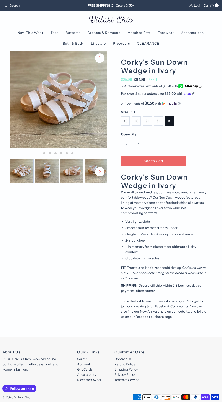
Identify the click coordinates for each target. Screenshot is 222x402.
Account (83, 364)
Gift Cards (84, 369)
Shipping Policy (126, 369)
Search (82, 359)
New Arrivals (149, 311)
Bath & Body (73, 43)
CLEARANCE (148, 43)
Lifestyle (98, 43)
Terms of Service (126, 380)
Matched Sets (139, 33)
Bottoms (73, 33)
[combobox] (37, 5)
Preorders (121, 43)
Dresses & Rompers (104, 33)
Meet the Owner (89, 380)
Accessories (191, 33)
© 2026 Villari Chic (16, 397)
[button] (163, 103)
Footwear (166, 33)
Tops (55, 33)
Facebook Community (172, 306)
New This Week (30, 33)
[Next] (99, 171)
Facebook (142, 317)
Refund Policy (124, 364)
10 (169, 121)
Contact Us (122, 359)
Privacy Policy (125, 375)
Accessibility (86, 375)
